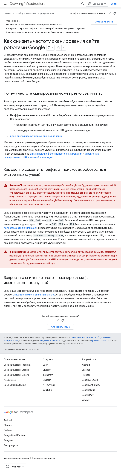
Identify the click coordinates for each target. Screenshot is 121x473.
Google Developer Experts (16, 375)
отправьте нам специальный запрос (34, 294)
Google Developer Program (17, 365)
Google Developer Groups (16, 370)
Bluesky (47, 370)
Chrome (86, 370)
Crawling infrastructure (27, 4)
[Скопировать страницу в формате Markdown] (59, 47)
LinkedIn (47, 380)
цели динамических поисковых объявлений (36, 136)
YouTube (47, 390)
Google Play (88, 395)
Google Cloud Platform (15, 435)
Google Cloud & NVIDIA (15, 385)
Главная (8, 13)
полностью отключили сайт (20, 227)
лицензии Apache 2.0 (50, 340)
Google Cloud (88, 390)
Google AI (8, 440)
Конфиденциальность (43, 458)
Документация (47, 13)
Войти (114, 4)
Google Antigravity (91, 385)
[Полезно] (110, 13)
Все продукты (11, 445)
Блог (45, 365)
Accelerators (10, 380)
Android (86, 365)
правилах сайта (98, 340)
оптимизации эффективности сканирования (56, 153)
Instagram (48, 375)
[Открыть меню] (5, 4)
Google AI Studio (90, 380)
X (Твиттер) (49, 385)
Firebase (86, 375)
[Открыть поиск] (83, 4)
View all (85, 400)
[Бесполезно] (114, 13)
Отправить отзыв (104, 21)
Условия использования (16, 458)
